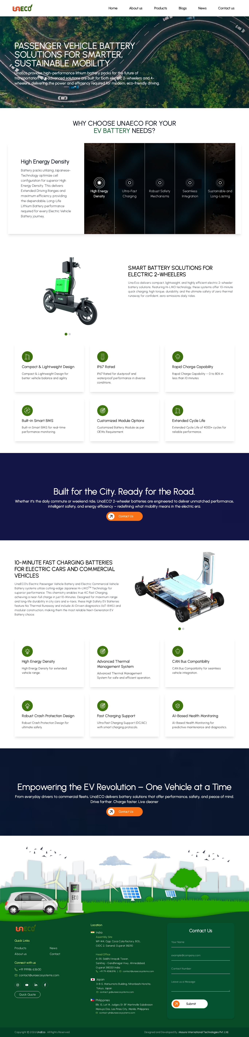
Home (113, 8)
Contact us (226, 8)
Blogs (183, 8)
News (202, 8)
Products (20, 948)
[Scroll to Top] (239, 1029)
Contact (55, 954)
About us (136, 8)
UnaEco (41, 1032)
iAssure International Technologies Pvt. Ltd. (204, 1032)
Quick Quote (27, 994)
